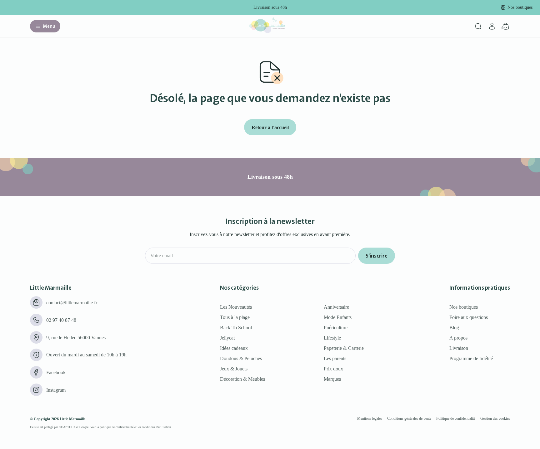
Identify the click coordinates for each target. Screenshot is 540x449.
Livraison (458, 348)
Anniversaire (336, 307)
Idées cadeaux (234, 348)
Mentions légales (369, 418)
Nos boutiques (463, 307)
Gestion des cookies (495, 418)
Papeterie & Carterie (344, 348)
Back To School (236, 327)
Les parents (335, 358)
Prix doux (333, 368)
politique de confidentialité (116, 427)
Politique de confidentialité (455, 418)
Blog (454, 327)
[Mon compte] (492, 26)
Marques (332, 379)
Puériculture (336, 327)
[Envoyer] (376, 256)
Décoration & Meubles (242, 379)
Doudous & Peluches (241, 358)
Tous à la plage (235, 317)
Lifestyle (332, 337)
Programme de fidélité (471, 358)
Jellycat (227, 337)
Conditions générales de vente (409, 418)
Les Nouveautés (236, 307)
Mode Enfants (338, 317)
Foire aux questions (468, 317)
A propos (458, 337)
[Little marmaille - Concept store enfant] (267, 31)
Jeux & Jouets (234, 368)
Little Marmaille (72, 419)
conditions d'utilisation (156, 427)
